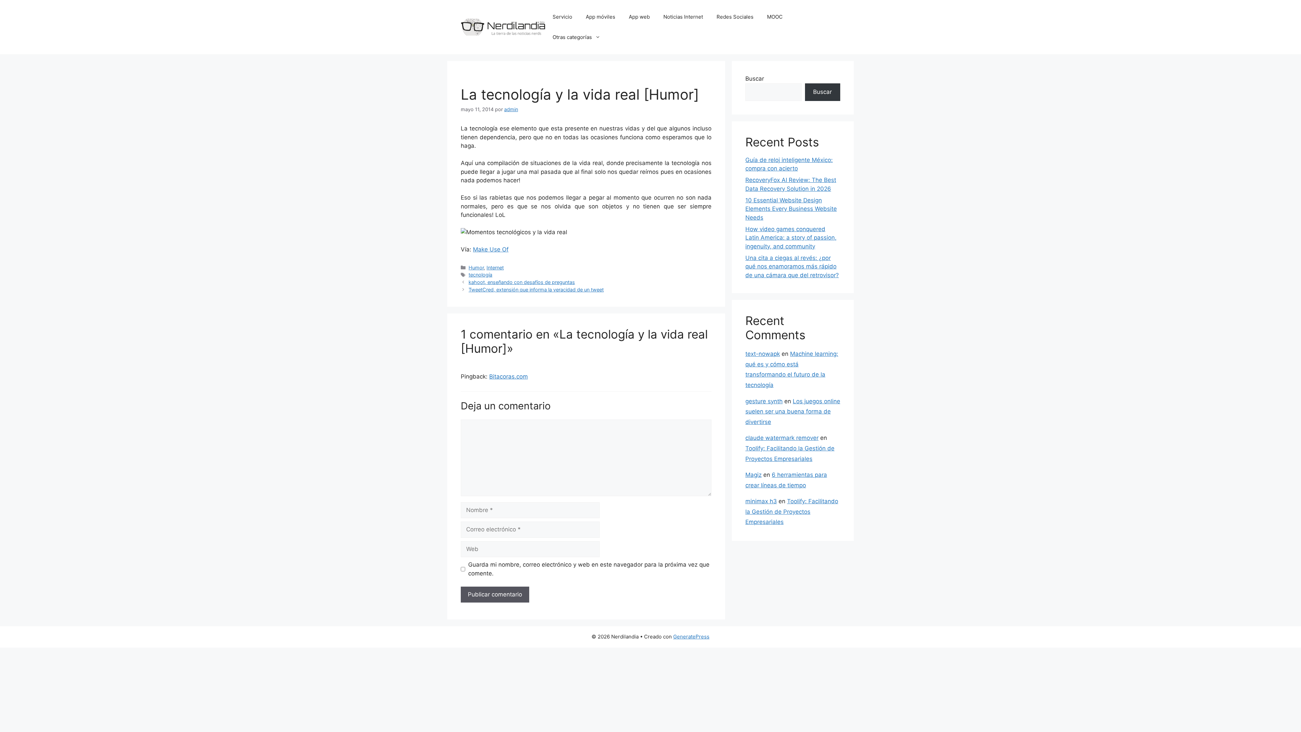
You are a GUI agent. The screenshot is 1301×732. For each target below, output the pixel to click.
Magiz (753, 474)
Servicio (562, 17)
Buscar (754, 78)
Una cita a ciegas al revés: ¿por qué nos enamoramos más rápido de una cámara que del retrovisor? (792, 267)
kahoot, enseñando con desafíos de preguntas (522, 282)
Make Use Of (491, 249)
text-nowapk (762, 353)
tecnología (480, 275)
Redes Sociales (735, 17)
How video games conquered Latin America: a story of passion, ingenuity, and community (791, 238)
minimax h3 (761, 501)
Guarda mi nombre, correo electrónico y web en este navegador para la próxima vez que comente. (588, 569)
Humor (476, 267)
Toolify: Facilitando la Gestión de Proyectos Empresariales (791, 511)
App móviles (600, 17)
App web (639, 17)
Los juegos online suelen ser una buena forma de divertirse (792, 411)
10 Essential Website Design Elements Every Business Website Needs (791, 209)
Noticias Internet (683, 17)
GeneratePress (691, 636)
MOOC (775, 17)
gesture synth (764, 401)
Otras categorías (572, 37)
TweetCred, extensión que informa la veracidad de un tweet (536, 289)
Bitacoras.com (508, 376)
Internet (495, 267)
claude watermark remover (782, 437)
